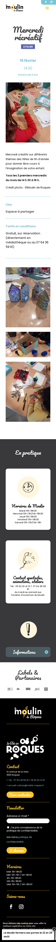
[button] (47, 7)
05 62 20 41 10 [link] (37, 780)
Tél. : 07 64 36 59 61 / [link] (19, 780)
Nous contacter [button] (20, 795)
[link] (15, 7)
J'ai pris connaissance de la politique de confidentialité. (24, 829)
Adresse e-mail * (18, 816)
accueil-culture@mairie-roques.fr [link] (26, 785)
